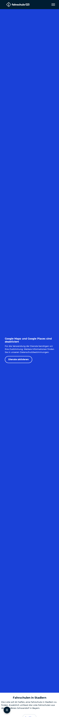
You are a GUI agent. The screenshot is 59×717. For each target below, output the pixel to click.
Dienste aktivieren (18, 359)
